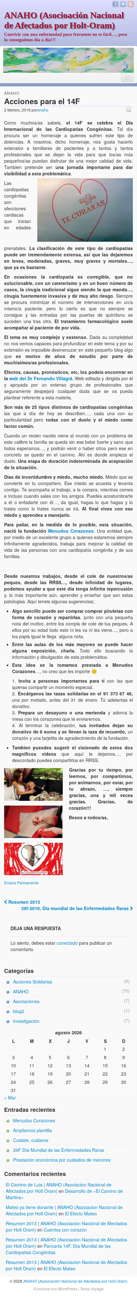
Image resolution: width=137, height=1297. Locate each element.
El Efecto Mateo (81, 1213)
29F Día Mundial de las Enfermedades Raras (58, 1150)
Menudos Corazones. (71, 531)
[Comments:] (129, 109)
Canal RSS (130, 4)
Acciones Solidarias (32, 981)
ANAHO (11, 93)
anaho (42, 109)
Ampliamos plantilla (32, 1130)
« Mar (10, 1097)
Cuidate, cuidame (30, 1140)
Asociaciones (26, 1001)
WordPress (67, 1288)
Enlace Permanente (21, 882)
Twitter (123, 4)
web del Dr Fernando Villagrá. (41, 378)
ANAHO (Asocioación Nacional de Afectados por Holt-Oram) (64, 20)
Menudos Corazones (34, 1120)
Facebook (115, 4)
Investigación (26, 1021)
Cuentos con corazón (65, 1229)
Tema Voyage (92, 1288)
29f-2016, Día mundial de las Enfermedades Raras (75, 908)
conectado (67, 943)
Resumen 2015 (23, 902)
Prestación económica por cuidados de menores (62, 1160)
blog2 (18, 1011)
